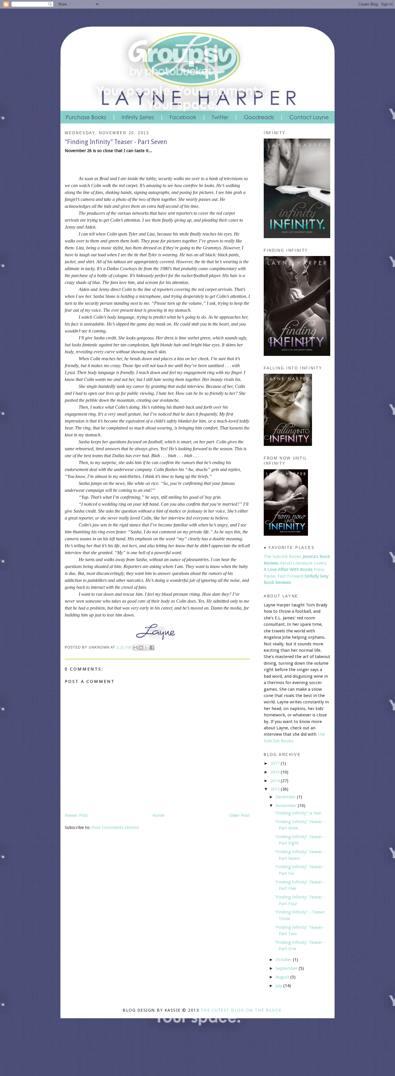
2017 (275, 763)
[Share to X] (146, 648)
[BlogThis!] (141, 648)
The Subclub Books (282, 556)
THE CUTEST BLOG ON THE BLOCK (241, 1010)
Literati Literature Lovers (302, 563)
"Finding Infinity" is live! (297, 813)
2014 (275, 780)
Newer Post (76, 815)
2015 (275, 772)
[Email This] (135, 648)
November (287, 805)
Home (158, 815)
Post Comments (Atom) (115, 827)
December (286, 796)
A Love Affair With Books (288, 569)
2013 (275, 789)
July (279, 985)
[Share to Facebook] (152, 648)
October (284, 959)
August (283, 977)
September (287, 968)
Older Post (239, 815)
